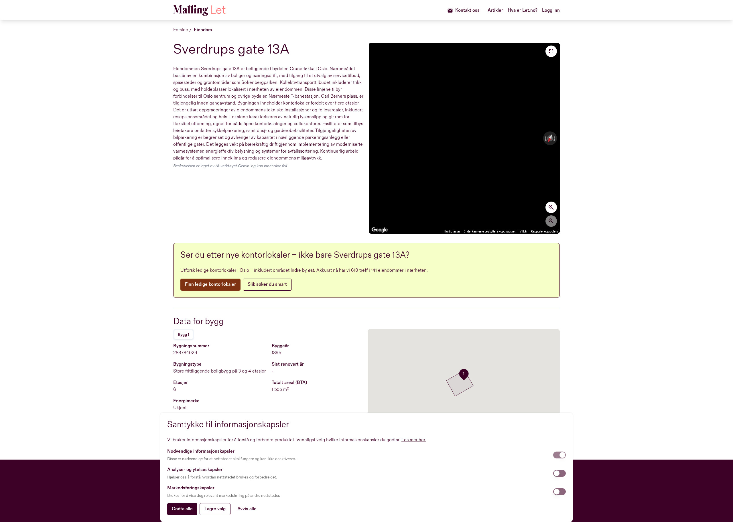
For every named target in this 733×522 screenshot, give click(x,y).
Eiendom (203, 30)
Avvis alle (247, 509)
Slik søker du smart (267, 284)
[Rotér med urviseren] (555, 138)
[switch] (559, 455)
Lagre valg (215, 509)
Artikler (495, 10)
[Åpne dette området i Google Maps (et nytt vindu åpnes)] (379, 230)
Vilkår (523, 231)
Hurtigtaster (452, 231)
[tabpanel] (269, 387)
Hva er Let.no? (522, 10)
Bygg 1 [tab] (183, 334)
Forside (180, 30)
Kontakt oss (467, 10)
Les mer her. (413, 440)
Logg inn (551, 10)
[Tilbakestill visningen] (550, 138)
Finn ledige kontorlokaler (210, 284)
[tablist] (183, 334)
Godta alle (182, 509)
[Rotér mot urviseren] (545, 138)
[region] (464, 138)
